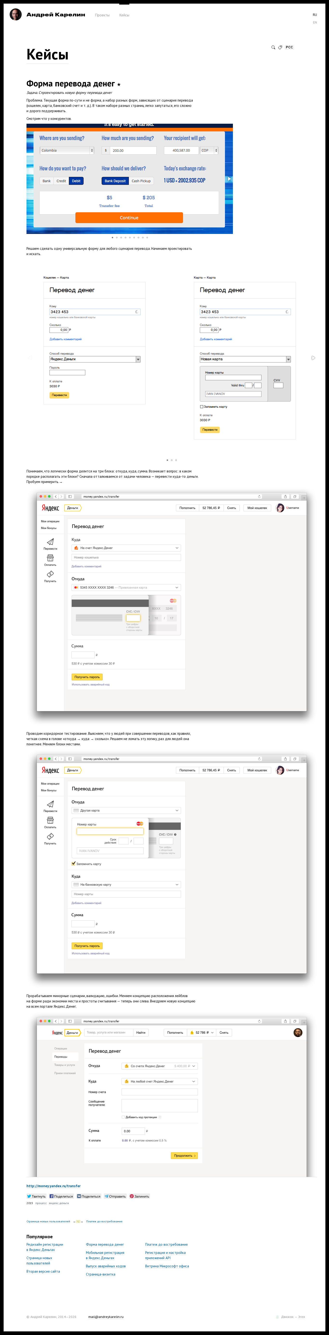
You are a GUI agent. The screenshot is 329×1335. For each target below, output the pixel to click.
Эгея (301, 1317)
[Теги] (280, 47)
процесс (41, 1203)
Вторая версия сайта (43, 1271)
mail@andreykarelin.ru (106, 1317)
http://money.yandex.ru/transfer (53, 1186)
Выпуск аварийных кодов (106, 1266)
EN (315, 22)
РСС (289, 47)
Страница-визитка (100, 1274)
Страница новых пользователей (48, 1221)
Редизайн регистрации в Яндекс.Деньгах (44, 1247)
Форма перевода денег (105, 1244)
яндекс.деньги (59, 1203)
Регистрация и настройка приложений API (165, 1255)
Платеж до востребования (104, 1221)
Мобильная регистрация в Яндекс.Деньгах (105, 1255)
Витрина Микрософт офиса (167, 1266)
